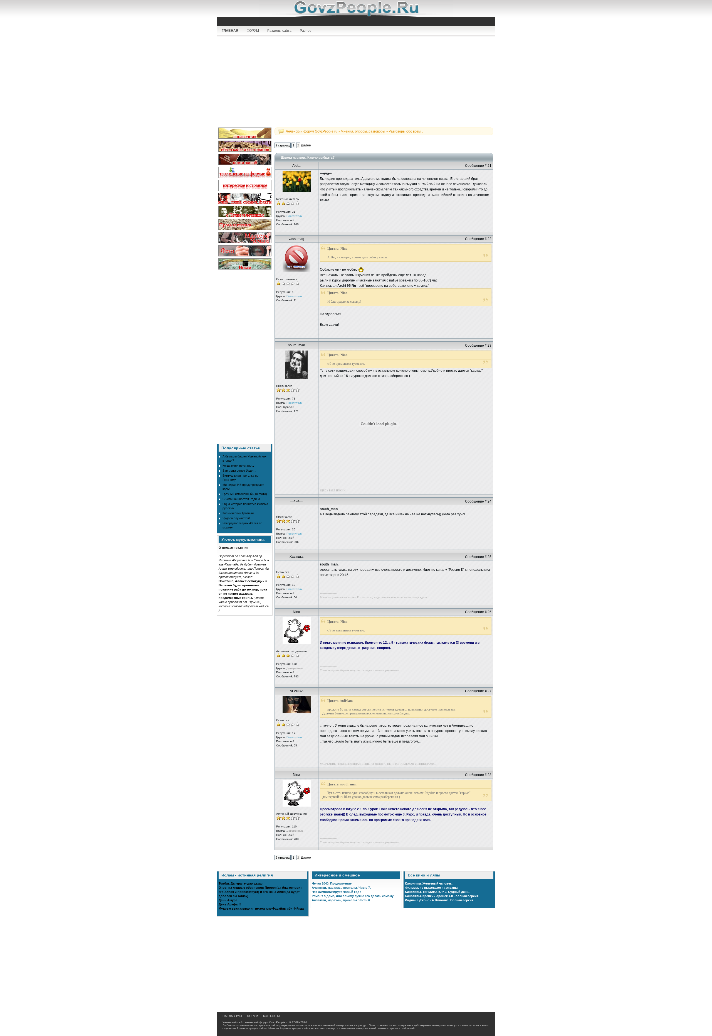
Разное (306, 31)
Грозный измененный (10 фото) (244, 494)
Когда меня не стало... (238, 465)
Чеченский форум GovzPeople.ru (311, 131)
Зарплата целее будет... (239, 470)
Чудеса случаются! (236, 518)
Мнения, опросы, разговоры (363, 131)
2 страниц (283, 145)
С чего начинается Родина (241, 499)
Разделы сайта (279, 31)
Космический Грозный (238, 513)
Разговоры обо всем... (406, 131)
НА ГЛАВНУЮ (232, 1016)
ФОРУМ (253, 31)
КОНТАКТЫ (271, 1016)
